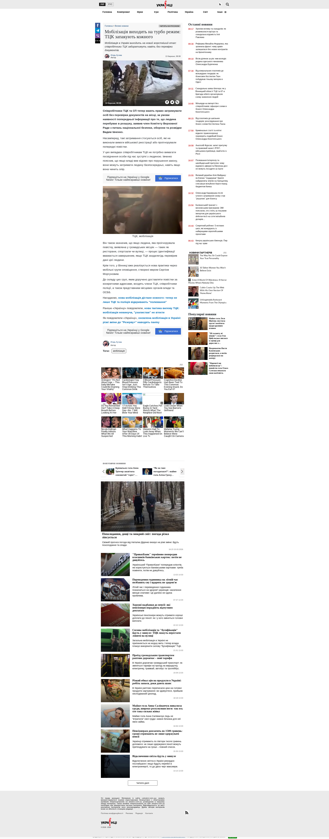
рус (110, 4)
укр (102, 4)
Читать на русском (169, 26)
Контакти (149, 813)
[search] (227, 4)
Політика (173, 12)
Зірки (140, 12)
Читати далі (142, 783)
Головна (107, 12)
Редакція (139, 813)
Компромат (123, 12)
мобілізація (119, 351)
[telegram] (97, 30)
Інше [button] (220, 12)
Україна (189, 12)
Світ (205, 12)
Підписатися (171, 178)
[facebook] (97, 25)
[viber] (97, 35)
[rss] (220, 4)
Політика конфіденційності (112, 813)
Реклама (129, 813)
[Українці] (164, 4)
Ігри (156, 12)
